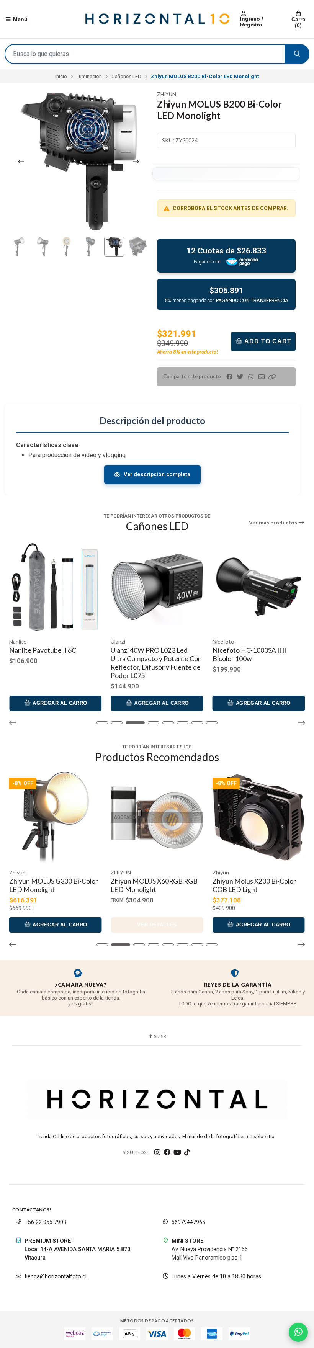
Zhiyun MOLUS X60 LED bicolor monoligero (249, 885)
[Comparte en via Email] (261, 377)
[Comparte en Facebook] (229, 377)
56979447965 (188, 1222)
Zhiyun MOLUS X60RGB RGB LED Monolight (52, 885)
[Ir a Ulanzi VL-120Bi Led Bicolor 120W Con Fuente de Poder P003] (259, 587)
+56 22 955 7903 (45, 1222)
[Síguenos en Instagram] (157, 1152)
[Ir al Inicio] (157, 19)
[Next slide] (136, 161)
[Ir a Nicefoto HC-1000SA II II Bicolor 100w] (157, 587)
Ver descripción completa (157, 474)
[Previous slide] (21, 161)
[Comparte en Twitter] (240, 377)
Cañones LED (126, 76)
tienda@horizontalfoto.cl (56, 1276)
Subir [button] (159, 1036)
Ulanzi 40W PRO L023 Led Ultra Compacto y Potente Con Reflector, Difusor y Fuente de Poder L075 (54, 663)
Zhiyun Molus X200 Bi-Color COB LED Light (152, 885)
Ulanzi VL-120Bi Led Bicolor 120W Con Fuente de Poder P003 (254, 658)
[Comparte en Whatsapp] (251, 377)
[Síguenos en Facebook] (167, 1152)
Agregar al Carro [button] (59, 703)
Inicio (61, 76)
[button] (272, 377)
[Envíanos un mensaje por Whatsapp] (298, 1332)
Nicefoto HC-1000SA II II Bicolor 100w (147, 654)
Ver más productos (273, 522)
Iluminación (89, 76)
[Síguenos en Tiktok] (187, 1152)
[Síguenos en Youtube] (177, 1152)
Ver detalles (55, 925)
